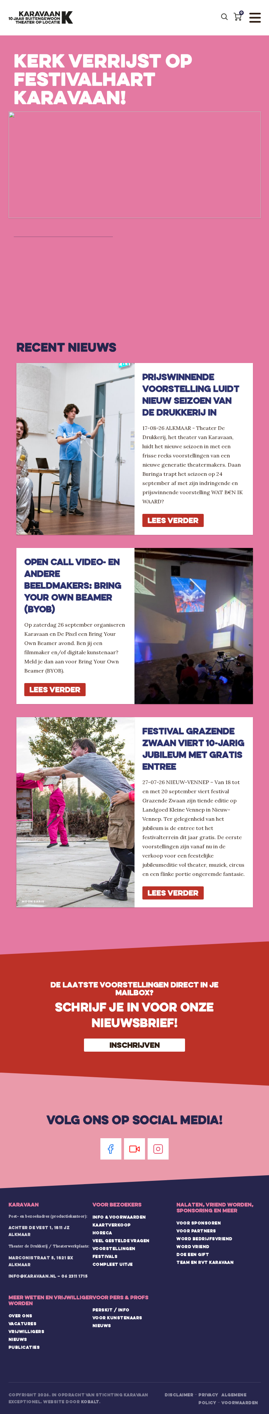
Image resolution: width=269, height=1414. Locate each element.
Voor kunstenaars (117, 1317)
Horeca (102, 1232)
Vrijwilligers (27, 1331)
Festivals (105, 1256)
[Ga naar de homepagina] (41, 18)
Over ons (20, 1315)
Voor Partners (196, 1230)
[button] (237, 17)
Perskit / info (111, 1309)
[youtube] (134, 1148)
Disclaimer (179, 1394)
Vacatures (23, 1323)
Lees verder (173, 520)
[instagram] (158, 1148)
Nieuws (18, 1339)
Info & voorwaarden (119, 1217)
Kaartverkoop (112, 1224)
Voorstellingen (114, 1248)
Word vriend (193, 1246)
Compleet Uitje (113, 1264)
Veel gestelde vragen (121, 1240)
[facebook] (111, 1148)
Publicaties (24, 1347)
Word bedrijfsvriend (204, 1238)
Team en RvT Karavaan (205, 1262)
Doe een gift (192, 1254)
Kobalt (90, 1401)
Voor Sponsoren (198, 1222)
